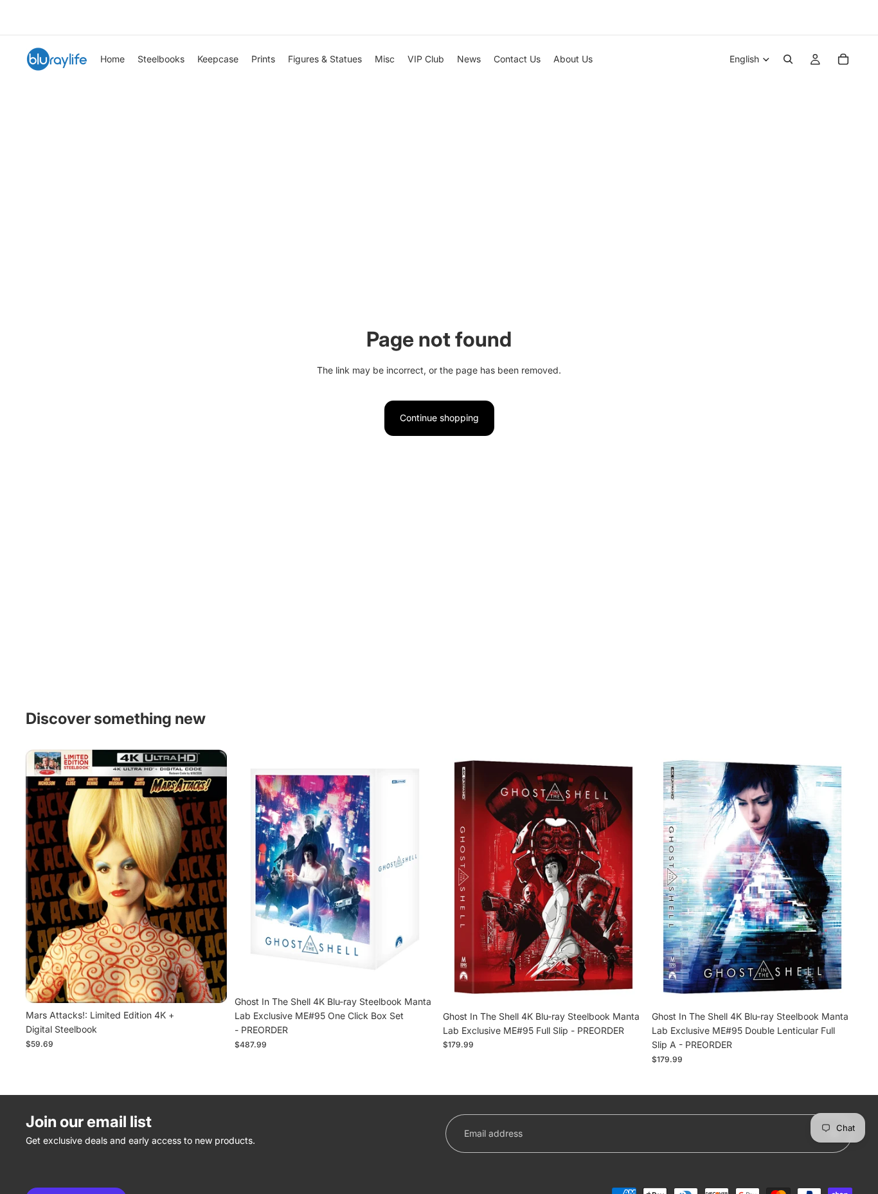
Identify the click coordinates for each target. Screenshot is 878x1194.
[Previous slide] (30, 17)
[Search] (788, 59)
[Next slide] (838, 17)
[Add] (207, 983)
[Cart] (843, 59)
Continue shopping (439, 417)
